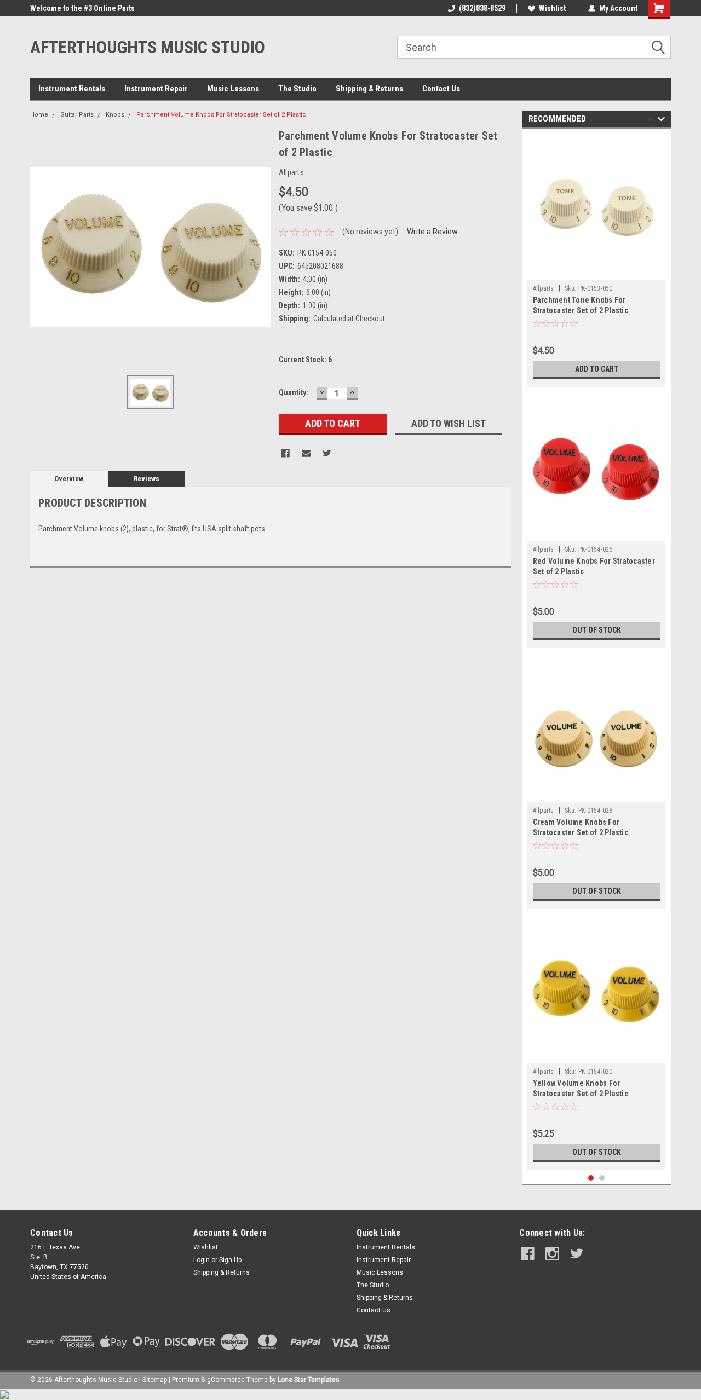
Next (661, 121)
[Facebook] (285, 453)
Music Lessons (233, 89)
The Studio (297, 89)
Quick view (596, 271)
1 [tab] (591, 1178)
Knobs (115, 114)
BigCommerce (223, 1380)
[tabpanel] (596, 260)
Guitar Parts (77, 114)
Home (39, 114)
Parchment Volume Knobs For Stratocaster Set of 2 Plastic (221, 114)
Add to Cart (596, 369)
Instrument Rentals (71, 89)
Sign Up (230, 1260)
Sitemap (154, 1380)
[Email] (306, 453)
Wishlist (552, 8)
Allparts (543, 288)
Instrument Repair (156, 89)
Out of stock (596, 630)
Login (201, 1260)
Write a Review (432, 231)
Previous (651, 121)
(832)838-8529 (482, 8)
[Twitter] (327, 453)
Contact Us (441, 89)
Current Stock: (305, 359)
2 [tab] (602, 1178)
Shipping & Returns (369, 89)
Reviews (146, 479)
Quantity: (293, 392)
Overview (68, 479)
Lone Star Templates (309, 1380)
